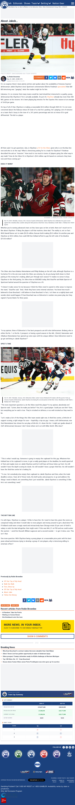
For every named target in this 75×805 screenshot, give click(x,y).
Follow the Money (10, 595)
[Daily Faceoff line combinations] (68, 78)
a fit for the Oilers (43, 148)
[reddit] (64, 78)
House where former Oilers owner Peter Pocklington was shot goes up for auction (31, 662)
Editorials (17, 3)
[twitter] (51, 78)
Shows (27, 3)
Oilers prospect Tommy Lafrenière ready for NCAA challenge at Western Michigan (31, 656)
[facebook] (46, 78)
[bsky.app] (55, 78)
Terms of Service (61, 781)
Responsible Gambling (70, 781)
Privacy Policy (54, 781)
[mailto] (59, 78)
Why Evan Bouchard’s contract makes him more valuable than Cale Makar (28, 651)
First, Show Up (9, 587)
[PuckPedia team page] (72, 78)
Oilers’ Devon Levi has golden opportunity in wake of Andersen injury (26, 654)
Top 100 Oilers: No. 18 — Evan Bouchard (16, 659)
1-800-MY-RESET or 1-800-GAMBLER (33, 786)
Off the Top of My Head (12, 581)
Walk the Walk (9, 584)
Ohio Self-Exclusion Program (11, 791)
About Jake (8, 592)
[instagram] (67, 747)
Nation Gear (58, 3)
